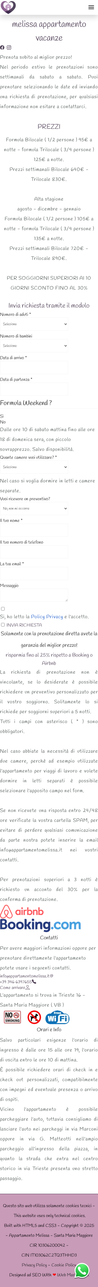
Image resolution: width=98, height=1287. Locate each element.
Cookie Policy (63, 1265)
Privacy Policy (34, 1265)
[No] (8, 422)
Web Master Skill (73, 1275)
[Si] (6, 416)
